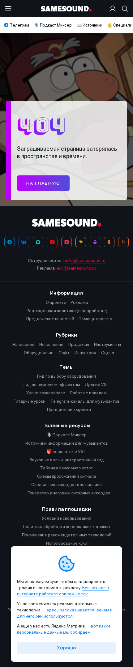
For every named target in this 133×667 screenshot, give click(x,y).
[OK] (109, 242)
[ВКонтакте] (24, 242)
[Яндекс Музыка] (80, 242)
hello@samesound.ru (84, 260)
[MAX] (38, 242)
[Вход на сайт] (114, 8)
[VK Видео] (66, 242)
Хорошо (66, 647)
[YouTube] (52, 242)
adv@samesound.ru (76, 268)
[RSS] (123, 242)
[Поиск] (124, 8)
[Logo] (67, 9)
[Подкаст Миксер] (95, 242)
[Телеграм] (9, 242)
